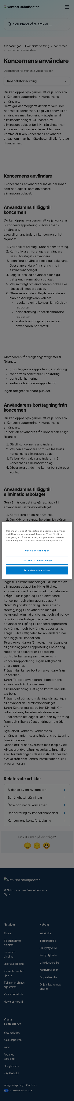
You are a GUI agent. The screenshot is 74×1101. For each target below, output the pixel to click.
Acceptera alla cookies (37, 570)
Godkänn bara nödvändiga (37, 560)
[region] (37, 550)
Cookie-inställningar (37, 550)
